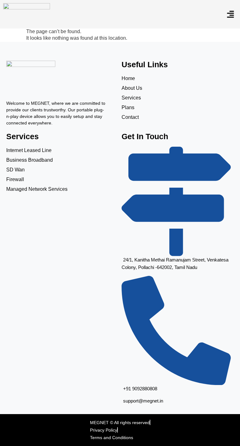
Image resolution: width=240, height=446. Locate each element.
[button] (230, 14)
